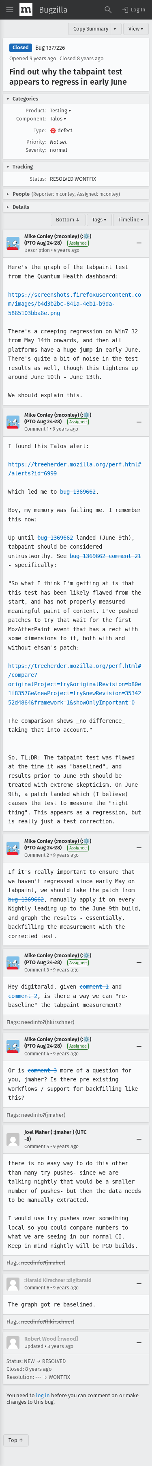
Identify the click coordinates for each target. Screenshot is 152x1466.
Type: (40, 130)
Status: (38, 179)
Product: (36, 110)
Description (37, 250)
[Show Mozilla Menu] (25, 9)
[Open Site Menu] (9, 9)
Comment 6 (36, 1288)
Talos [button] (58, 119)
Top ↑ (16, 1440)
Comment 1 (36, 429)
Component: (31, 119)
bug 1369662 (78, 491)
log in (43, 1395)
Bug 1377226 (50, 47)
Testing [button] (60, 110)
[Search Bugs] (108, 9)
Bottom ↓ (68, 220)
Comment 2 (36, 855)
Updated (33, 1346)
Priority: (36, 142)
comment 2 (22, 996)
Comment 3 (36, 970)
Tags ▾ (99, 220)
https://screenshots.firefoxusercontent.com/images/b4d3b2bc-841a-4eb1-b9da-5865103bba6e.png (74, 303)
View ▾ (135, 29)
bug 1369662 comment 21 (105, 556)
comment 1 (94, 986)
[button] (133, 9)
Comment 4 (36, 1054)
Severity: (36, 150)
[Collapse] (139, 243)
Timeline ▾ (130, 220)
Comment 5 (36, 1146)
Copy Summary (90, 29)
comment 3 (42, 1070)
